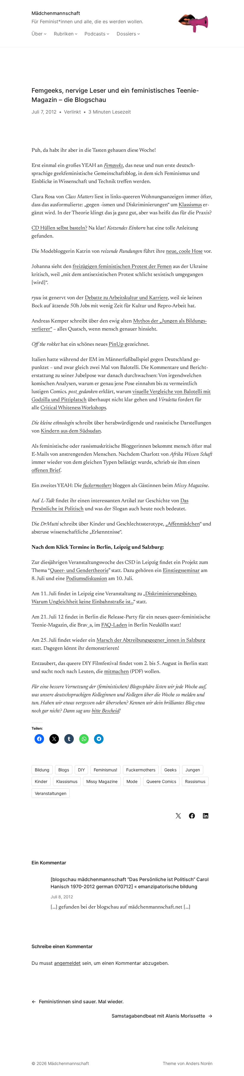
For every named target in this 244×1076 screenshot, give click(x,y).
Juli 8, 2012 (62, 896)
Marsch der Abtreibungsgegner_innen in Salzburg (150, 640)
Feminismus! (105, 769)
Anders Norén (199, 1063)
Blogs (63, 769)
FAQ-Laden (114, 625)
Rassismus (195, 781)
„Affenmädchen (182, 524)
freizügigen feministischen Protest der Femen (122, 266)
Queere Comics (161, 781)
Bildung (42, 769)
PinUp (116, 344)
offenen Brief (46, 470)
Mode (131, 781)
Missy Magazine (102, 781)
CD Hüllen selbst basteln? (59, 228)
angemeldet (67, 963)
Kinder (41, 781)
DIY (81, 769)
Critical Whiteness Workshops (73, 408)
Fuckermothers (140, 769)
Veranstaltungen (50, 793)
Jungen (192, 769)
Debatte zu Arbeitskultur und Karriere (126, 298)
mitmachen (116, 672)
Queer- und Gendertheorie (79, 570)
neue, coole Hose (184, 251)
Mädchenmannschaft (56, 13)
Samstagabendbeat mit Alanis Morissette (158, 1016)
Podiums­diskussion (86, 579)
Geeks (170, 769)
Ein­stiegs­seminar (181, 570)
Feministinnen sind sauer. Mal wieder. (81, 1001)
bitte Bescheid (105, 711)
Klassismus (190, 205)
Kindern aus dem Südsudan (71, 431)
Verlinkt (72, 112)
